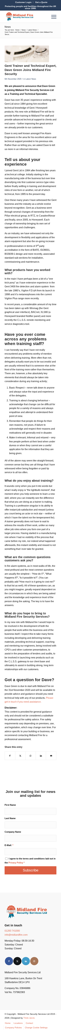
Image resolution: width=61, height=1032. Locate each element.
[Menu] (52, 17)
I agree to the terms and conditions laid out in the (30, 860)
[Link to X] (17, 961)
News (8, 27)
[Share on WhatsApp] (30, 756)
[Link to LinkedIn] (26, 961)
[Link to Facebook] (9, 961)
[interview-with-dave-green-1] (27, 54)
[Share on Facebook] (10, 756)
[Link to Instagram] (34, 961)
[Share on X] (20, 756)
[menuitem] (23, 2)
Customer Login (23, 2)
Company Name (13, 832)
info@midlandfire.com (16, 935)
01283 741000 (12, 930)
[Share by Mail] (51, 756)
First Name (10, 805)
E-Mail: (9, 845)
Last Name (10, 818)
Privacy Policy (15, 862)
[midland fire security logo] (25, 17)
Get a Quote (41, 2)
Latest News (30, 79)
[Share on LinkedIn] (41, 756)
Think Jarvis (29, 1018)
